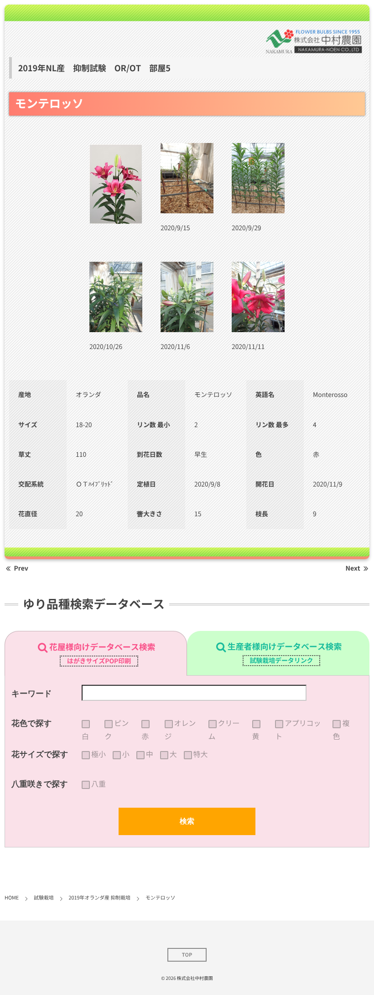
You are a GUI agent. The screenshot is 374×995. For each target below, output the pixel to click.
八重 (98, 783)
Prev (21, 568)
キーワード (31, 693)
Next (353, 568)
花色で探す (31, 723)
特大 (200, 754)
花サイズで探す (39, 754)
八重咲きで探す (39, 784)
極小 (98, 754)
